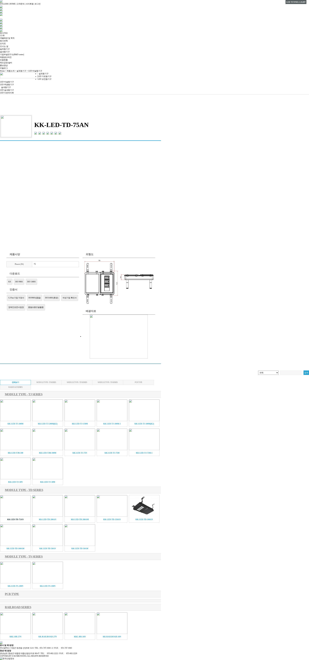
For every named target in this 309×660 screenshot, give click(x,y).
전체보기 (15, 382)
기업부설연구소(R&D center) (12, 54)
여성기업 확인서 (70, 298)
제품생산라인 (6, 57)
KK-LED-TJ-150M (80, 424)
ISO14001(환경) (51, 298)
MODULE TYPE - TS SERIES (108, 382)
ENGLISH (4, 4)
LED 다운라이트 (7, 93)
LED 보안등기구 (45, 79)
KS (9, 282)
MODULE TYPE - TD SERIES (77, 382)
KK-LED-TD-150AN (112, 519)
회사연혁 (4, 41)
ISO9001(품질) (34, 298)
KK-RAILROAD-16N (112, 637)
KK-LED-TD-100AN (144, 519)
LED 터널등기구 (7, 82)
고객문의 (20, 4)
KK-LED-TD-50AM (79, 548)
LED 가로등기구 (45, 76)
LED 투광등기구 (7, 84)
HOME (12, 4)
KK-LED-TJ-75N (80, 453)
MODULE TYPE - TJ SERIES (46, 382)
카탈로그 (4, 68)
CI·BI (2, 35)
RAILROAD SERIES (15, 387)
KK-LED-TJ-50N (15, 482)
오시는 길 (4, 46)
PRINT (155, 109)
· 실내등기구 (5, 87)
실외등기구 (5, 49)
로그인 (38, 4)
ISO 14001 (31, 282)
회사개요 (4, 33)
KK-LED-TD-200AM (80, 519)
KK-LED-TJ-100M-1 (112, 424)
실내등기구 (5, 52)
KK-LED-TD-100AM (15, 548)
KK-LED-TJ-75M (112, 453)
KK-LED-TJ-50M (47, 482)
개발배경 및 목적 (7, 38)
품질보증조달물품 (36, 307)
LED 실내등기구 (7, 90)
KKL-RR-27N (15, 637)
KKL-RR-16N (80, 637)
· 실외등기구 (43, 74)
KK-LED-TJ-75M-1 (144, 453)
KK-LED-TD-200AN (47, 519)
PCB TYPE (138, 382)
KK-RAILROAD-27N (47, 637)
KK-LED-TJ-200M (15, 424)
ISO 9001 (19, 282)
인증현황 (4, 60)
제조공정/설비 (6, 63)
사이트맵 (29, 4)
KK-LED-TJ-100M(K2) (144, 424)
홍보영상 (4, 65)
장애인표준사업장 (16, 307)
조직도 (3, 43)
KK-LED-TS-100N (48, 586)
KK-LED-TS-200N (15, 586)
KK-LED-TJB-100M (47, 453)
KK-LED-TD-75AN (15, 519)
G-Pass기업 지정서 (16, 298)
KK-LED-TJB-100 (15, 453)
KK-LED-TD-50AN (47, 548)
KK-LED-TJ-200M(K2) (47, 424)
